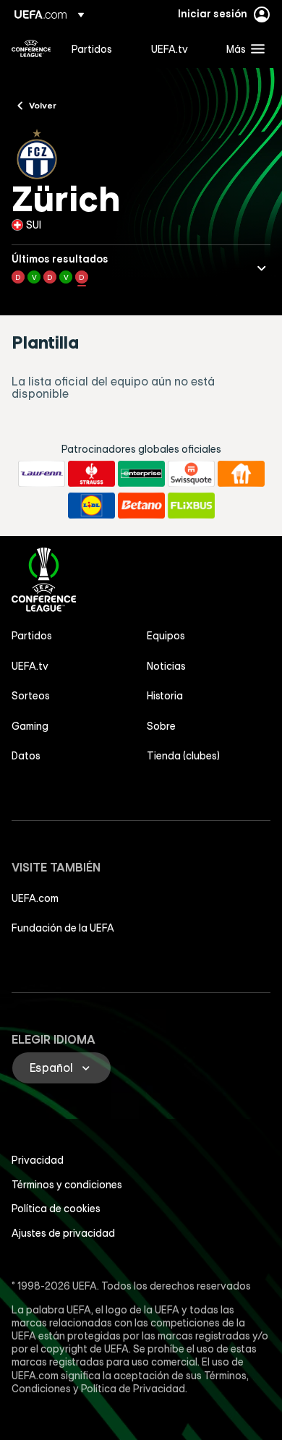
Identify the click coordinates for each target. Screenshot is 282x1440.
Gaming (30, 726)
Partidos (32, 636)
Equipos (166, 636)
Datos (26, 756)
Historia (165, 696)
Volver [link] (42, 105)
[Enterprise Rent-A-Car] (141, 474)
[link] (91, 48)
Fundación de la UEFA (63, 928)
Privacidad (38, 1160)
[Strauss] (91, 474)
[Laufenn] (41, 474)
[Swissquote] (191, 474)
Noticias (166, 666)
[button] (242, 48)
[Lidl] (91, 506)
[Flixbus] (191, 506)
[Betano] (141, 506)
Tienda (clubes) (183, 756)
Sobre (161, 726)
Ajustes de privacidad (63, 1233)
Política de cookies (56, 1208)
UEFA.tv (30, 666)
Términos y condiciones (67, 1184)
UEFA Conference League (31, 48)
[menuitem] (99, 48)
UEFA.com (35, 898)
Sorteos (31, 696)
